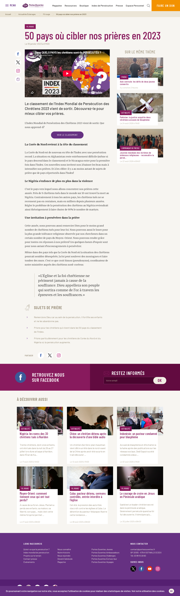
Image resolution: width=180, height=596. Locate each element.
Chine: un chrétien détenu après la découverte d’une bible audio (88, 435)
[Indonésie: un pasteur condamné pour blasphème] (140, 421)
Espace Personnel (135, 5)
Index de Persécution (102, 5)
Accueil (8, 14)
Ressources (71, 5)
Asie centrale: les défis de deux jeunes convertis (137, 82)
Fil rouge (46, 14)
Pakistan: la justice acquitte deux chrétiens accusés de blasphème (135, 118)
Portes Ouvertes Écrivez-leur (104, 559)
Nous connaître (64, 549)
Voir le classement (67, 134)
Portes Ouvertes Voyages (102, 562)
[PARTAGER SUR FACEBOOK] (18, 54)
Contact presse (30, 559)
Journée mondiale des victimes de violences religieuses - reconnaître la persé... (137, 155)
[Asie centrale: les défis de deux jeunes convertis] (140, 71)
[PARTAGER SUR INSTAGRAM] (18, 71)
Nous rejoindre (63, 555)
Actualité (125, 113)
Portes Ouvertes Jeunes (102, 549)
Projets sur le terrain (32, 555)
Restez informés (128, 373)
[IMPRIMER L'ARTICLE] (18, 79)
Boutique (84, 5)
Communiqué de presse (130, 148)
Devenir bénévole (64, 559)
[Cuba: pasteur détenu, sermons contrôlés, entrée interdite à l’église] (90, 480)
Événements (29, 562)
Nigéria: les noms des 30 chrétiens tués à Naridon (34, 435)
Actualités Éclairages (27, 14)
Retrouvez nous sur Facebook (48, 377)
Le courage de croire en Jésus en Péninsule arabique (137, 495)
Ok (160, 380)
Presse (119, 5)
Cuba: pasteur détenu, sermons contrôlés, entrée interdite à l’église (88, 497)
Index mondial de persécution (36, 552)
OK (171, 591)
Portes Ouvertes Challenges (103, 555)
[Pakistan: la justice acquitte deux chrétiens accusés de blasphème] (140, 107)
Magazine (57, 5)
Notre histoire (63, 552)
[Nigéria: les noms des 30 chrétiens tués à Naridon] (40, 421)
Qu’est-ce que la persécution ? (36, 549)
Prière (124, 77)
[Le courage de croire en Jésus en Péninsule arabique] (140, 480)
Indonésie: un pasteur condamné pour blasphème (138, 435)
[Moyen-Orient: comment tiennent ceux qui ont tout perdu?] (40, 480)
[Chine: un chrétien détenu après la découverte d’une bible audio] (90, 421)
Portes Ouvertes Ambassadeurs (105, 552)
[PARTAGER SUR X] (18, 62)
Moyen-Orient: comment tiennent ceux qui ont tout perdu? (35, 497)
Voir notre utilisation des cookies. (148, 591)
